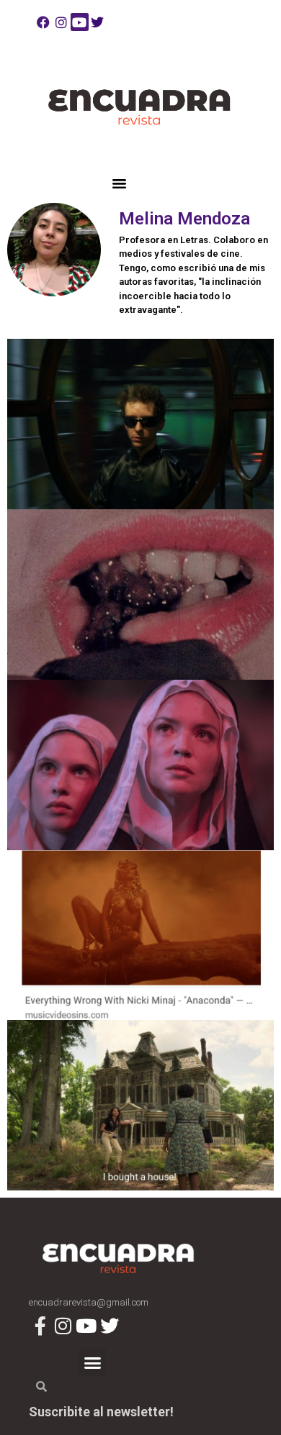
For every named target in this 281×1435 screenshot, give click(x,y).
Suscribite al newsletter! (101, 1411)
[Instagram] (61, 22)
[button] (119, 183)
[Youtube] (80, 22)
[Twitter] (98, 22)
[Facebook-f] (40, 1325)
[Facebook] (43, 22)
